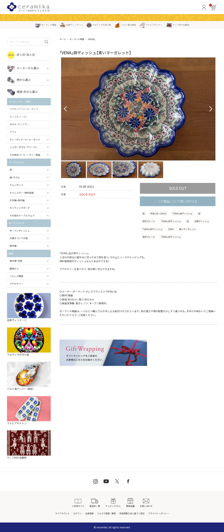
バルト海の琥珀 (128, 24)
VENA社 (91, 39)
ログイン (77, 513)
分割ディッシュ (201, 221)
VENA (170, 229)
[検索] (46, 42)
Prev (65, 109)
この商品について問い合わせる (177, 201)
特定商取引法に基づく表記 (132, 513)
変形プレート (148, 221)
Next (211, 109)
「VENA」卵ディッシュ (182, 213)
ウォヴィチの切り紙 (101, 24)
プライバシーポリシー (158, 513)
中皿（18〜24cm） (158, 213)
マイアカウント (62, 513)
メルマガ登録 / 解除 (106, 513)
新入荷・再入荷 (26, 54)
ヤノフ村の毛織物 (181, 24)
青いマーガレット (187, 229)
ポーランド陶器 (48, 24)
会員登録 (89, 513)
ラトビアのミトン (154, 24)
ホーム (62, 39)
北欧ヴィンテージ (74, 24)
